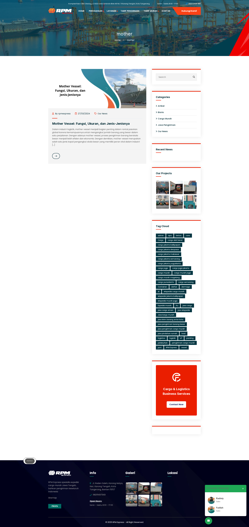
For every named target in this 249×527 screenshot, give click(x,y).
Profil (55, 506)
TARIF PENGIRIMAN (130, 10)
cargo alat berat (175, 240)
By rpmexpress (63, 113)
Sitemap (52, 497)
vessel (184, 347)
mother (131, 40)
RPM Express (171, 347)
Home (118, 40)
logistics (161, 338)
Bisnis (161, 112)
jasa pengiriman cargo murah (171, 329)
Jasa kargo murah (166, 315)
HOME (81, 10)
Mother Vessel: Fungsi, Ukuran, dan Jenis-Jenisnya (91, 123)
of (181, 338)
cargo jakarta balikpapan (169, 245)
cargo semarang (185, 282)
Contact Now (176, 404)
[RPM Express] (60, 10)
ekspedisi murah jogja (167, 301)
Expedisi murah (164, 305)
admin (161, 235)
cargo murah (164, 273)
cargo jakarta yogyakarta (169, 263)
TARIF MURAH (150, 10)
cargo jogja (163, 268)
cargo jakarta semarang (169, 259)
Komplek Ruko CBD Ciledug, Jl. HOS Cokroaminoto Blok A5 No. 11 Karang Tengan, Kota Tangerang (109, 3)
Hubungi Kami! (189, 11)
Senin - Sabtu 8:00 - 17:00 (167, 3)
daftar (174, 287)
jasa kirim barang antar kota (170, 319)
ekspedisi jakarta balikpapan (170, 296)
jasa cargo (187, 305)
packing (189, 338)
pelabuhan (163, 343)
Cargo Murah (165, 118)
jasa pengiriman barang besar (171, 324)
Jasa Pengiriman (166, 125)
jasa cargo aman (165, 310)
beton (178, 235)
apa (170, 235)
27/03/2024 (83, 113)
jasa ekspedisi (184, 310)
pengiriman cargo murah (183, 343)
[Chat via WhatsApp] (208, 520)
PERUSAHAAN (95, 10)
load (183, 333)
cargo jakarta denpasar (168, 249)
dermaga (185, 287)
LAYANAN (111, 10)
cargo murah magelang (169, 277)
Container (162, 287)
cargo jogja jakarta (180, 268)
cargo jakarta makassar (168, 254)
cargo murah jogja (182, 273)
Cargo (160, 240)
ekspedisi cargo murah (174, 291)
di (158, 291)
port (160, 347)
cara (188, 235)
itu (177, 305)
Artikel (161, 105)
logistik (173, 338)
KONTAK (166, 10)
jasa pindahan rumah (167, 333)
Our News (102, 113)
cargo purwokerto (166, 282)
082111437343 (99, 494)
